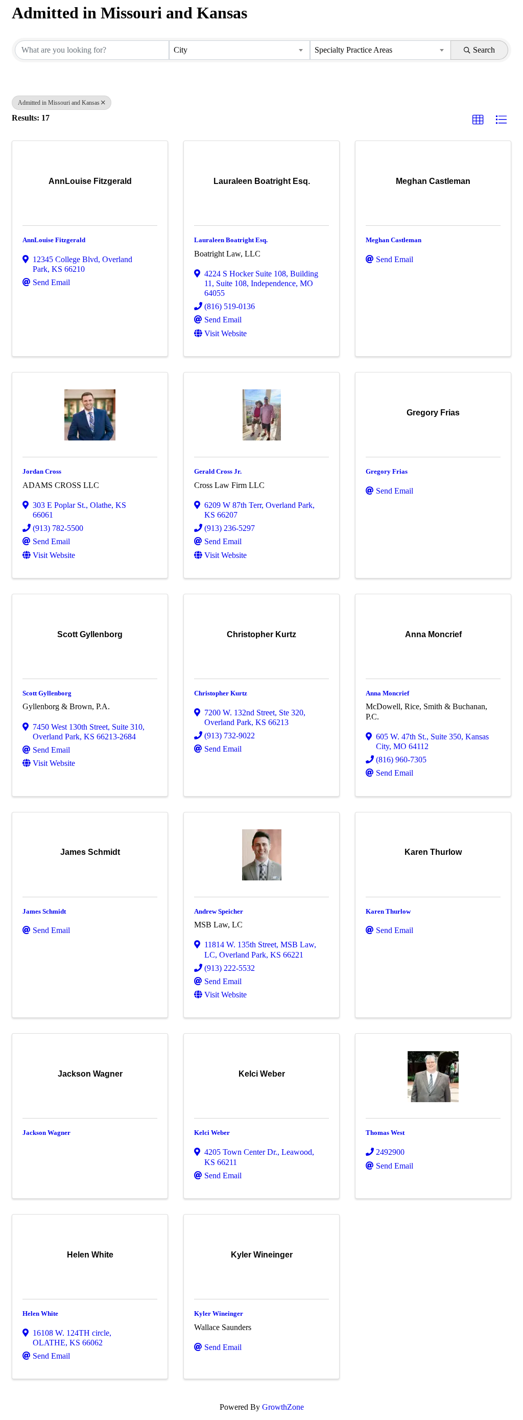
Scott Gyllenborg (47, 693)
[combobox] (239, 50)
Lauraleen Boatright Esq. (231, 240)
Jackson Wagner (46, 1132)
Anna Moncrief (387, 693)
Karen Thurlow (388, 911)
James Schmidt (44, 911)
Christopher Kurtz (220, 693)
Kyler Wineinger (218, 1313)
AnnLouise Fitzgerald (53, 240)
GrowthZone (283, 1407)
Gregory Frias (387, 471)
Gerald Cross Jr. (218, 471)
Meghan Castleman (393, 240)
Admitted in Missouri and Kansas (59, 102)
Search (484, 49)
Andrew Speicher (218, 911)
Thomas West (385, 1132)
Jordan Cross (41, 471)
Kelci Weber (212, 1132)
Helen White (40, 1313)
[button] (478, 120)
